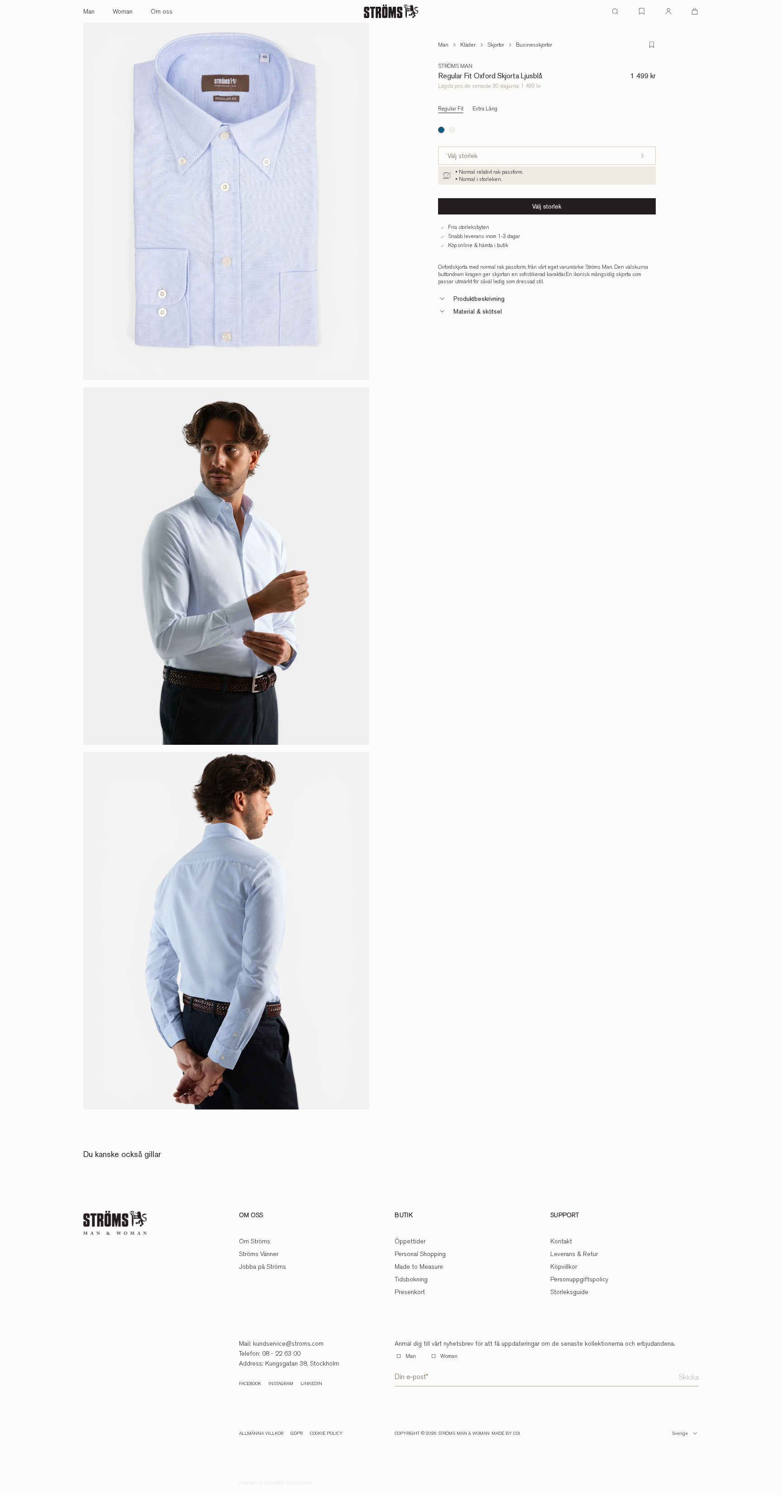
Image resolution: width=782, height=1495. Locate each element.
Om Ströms (254, 1241)
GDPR (297, 1433)
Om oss (161, 11)
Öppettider (410, 1241)
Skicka (689, 1377)
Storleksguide (569, 1292)
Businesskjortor (534, 44)
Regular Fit (450, 108)
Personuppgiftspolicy (579, 1279)
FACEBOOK (250, 1383)
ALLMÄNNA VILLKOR (261, 1433)
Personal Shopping (420, 1254)
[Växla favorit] (652, 45)
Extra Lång (484, 108)
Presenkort (410, 1292)
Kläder (468, 44)
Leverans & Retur (574, 1254)
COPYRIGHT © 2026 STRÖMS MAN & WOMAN (442, 1433)
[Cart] (695, 11)
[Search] (615, 11)
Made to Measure (419, 1266)
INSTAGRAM (280, 1383)
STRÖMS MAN (455, 66)
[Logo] (391, 11)
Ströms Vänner (258, 1254)
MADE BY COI (505, 1433)
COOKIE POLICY (326, 1433)
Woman (123, 11)
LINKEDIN (311, 1383)
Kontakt (561, 1241)
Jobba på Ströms (262, 1266)
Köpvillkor (563, 1266)
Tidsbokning (411, 1279)
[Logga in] (668, 11)
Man (89, 11)
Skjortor (495, 44)
